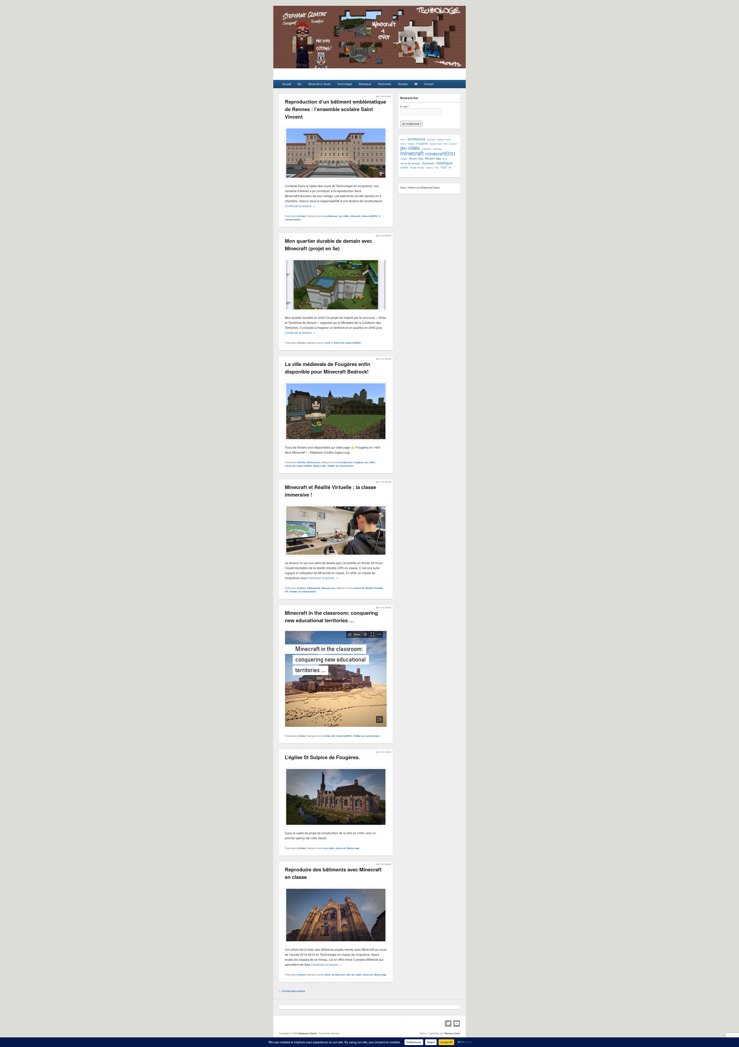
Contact (429, 84)
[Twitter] (448, 1023)
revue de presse (410, 163)
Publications (313, 588)
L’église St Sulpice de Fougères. (322, 757)
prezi (445, 158)
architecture (331, 216)
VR (286, 591)
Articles (301, 216)
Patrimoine (384, 84)
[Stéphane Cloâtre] (369, 67)
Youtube (403, 84)
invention (453, 143)
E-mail (404, 106)
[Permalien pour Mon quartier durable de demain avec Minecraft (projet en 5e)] (336, 312)
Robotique (365, 84)
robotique (444, 163)
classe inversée (444, 139)
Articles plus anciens (292, 991)
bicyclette (431, 139)
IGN (348, 974)
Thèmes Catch (452, 1033)
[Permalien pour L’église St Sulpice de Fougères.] (336, 828)
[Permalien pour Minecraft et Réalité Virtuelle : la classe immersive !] (336, 558)
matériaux (437, 148)
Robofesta (428, 163)
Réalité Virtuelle (374, 588)
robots (404, 167)
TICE (443, 167)
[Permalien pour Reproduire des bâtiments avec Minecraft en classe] (336, 944)
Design (411, 143)
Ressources (313, 462)
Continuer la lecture (300, 206)
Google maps (436, 143)
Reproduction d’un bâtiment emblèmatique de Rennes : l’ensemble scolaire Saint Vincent (335, 109)
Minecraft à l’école (319, 84)
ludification (426, 148)
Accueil (286, 84)
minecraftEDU (369, 216)
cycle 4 (328, 342)
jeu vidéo (344, 216)
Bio (300, 84)
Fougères (359, 462)
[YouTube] (456, 1023)
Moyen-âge (353, 848)
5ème (327, 974)
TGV (437, 167)
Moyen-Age (319, 465)
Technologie (344, 84)
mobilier (403, 158)
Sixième (429, 167)
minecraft (355, 216)
